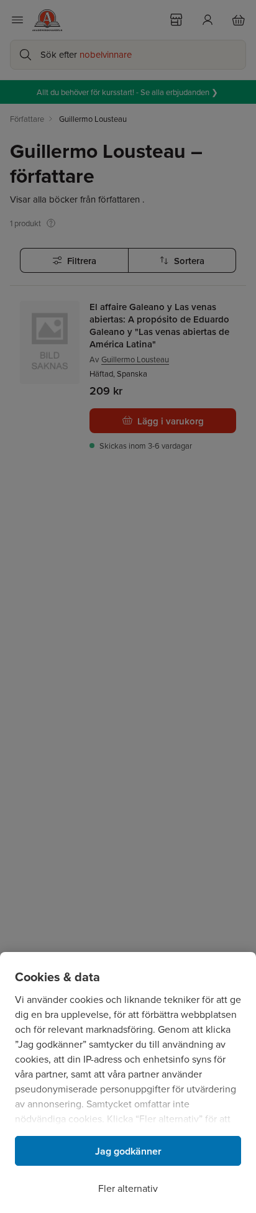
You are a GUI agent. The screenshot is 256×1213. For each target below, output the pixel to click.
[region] (128, 1082)
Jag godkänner (128, 1151)
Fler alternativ (128, 1188)
